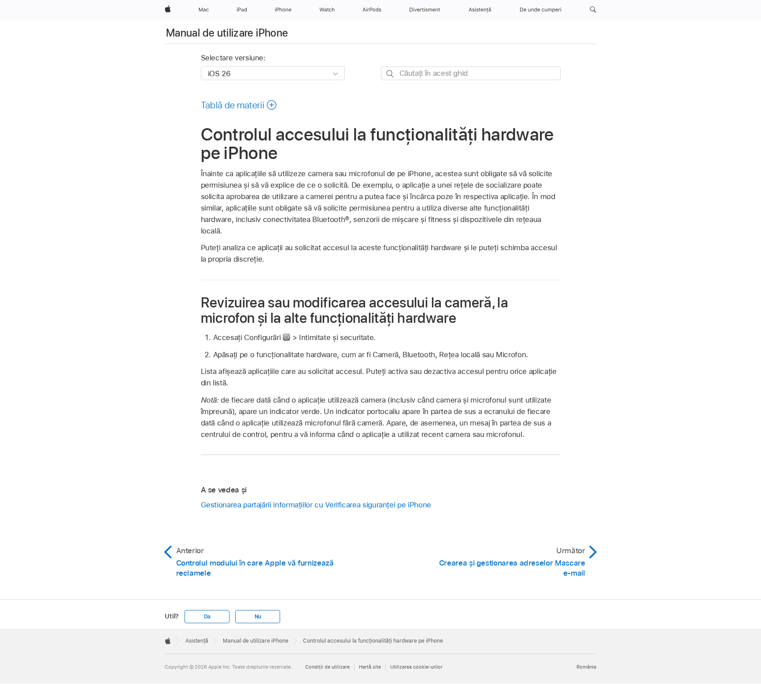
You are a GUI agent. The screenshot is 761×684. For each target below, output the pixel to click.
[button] (593, 9)
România (586, 667)
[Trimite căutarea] (390, 73)
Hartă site (370, 667)
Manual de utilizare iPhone (227, 32)
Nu (258, 617)
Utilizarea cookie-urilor (416, 667)
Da (207, 617)
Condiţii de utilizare (327, 667)
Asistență (196, 641)
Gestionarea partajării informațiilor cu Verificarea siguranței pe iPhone (316, 504)
